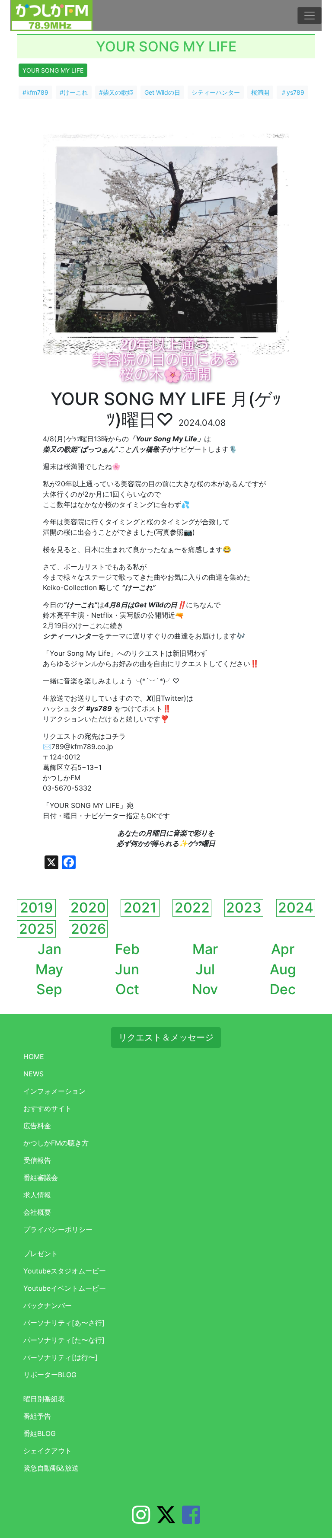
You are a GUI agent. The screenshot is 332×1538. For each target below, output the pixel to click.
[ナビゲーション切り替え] (309, 15)
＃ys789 (292, 92)
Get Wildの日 (162, 92)
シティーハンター (216, 92)
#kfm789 (35, 92)
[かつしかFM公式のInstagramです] (141, 1520)
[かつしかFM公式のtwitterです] (166, 1520)
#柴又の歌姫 (116, 92)
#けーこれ (74, 92)
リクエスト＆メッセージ (166, 1037)
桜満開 (260, 92)
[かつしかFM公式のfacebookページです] (191, 1520)
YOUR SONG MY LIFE (52, 70)
